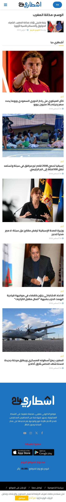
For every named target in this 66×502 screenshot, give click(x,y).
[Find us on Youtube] (24, 433)
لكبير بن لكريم (35, 29)
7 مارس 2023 (22, 29)
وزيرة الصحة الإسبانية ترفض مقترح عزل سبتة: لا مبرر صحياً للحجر (34, 232)
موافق (21, 498)
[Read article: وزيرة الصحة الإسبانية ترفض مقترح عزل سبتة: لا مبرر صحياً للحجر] (33, 200)
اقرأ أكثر (32, 498)
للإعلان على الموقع (17, 488)
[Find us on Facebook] (42, 433)
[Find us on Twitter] (36, 433)
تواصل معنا (37, 488)
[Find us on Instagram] (30, 433)
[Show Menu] (5, 5)
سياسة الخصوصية (56, 488)
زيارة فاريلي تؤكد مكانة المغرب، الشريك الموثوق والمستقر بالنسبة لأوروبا (27, 24)
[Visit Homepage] (30, 5)
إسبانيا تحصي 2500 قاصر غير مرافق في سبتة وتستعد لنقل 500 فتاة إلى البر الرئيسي (34, 167)
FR (57, 5)
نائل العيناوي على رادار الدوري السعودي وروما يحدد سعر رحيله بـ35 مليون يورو (34, 102)
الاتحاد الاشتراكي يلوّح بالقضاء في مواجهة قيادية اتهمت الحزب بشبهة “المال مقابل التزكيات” (35, 297)
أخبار (62, 97)
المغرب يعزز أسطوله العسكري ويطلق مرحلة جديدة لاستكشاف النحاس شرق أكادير (34, 362)
